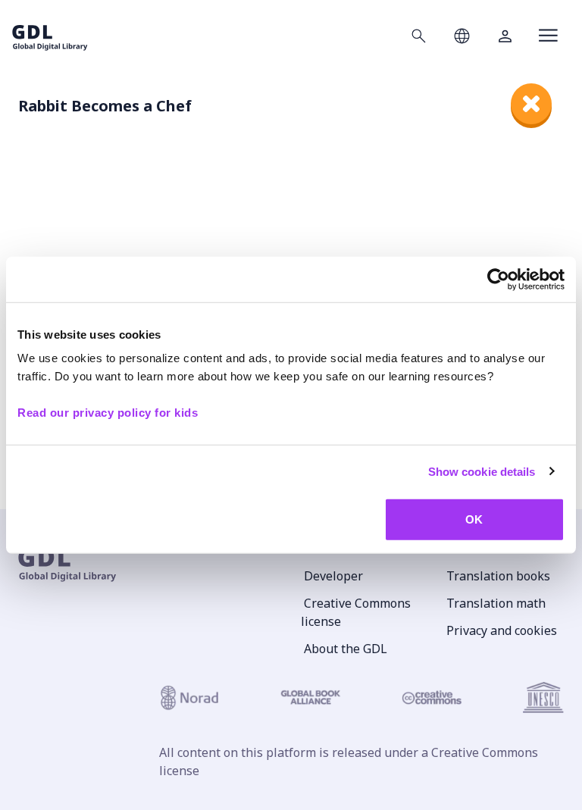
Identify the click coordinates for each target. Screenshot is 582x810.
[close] (531, 103)
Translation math (496, 603)
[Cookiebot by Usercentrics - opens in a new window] (498, 278)
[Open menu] (548, 35)
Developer (333, 576)
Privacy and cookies (501, 630)
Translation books (498, 576)
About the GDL (345, 648)
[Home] (50, 35)
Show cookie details (482, 470)
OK (474, 519)
